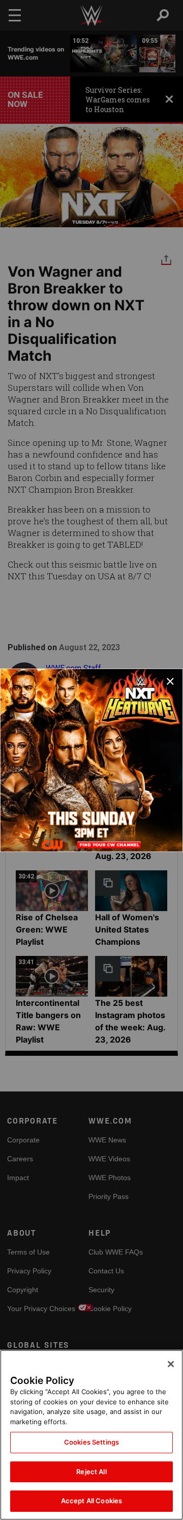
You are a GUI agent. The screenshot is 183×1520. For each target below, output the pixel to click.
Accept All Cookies (91, 1501)
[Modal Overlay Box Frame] (91, 760)
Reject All (91, 1472)
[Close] (171, 1364)
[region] (91, 1435)
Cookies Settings (91, 1442)
